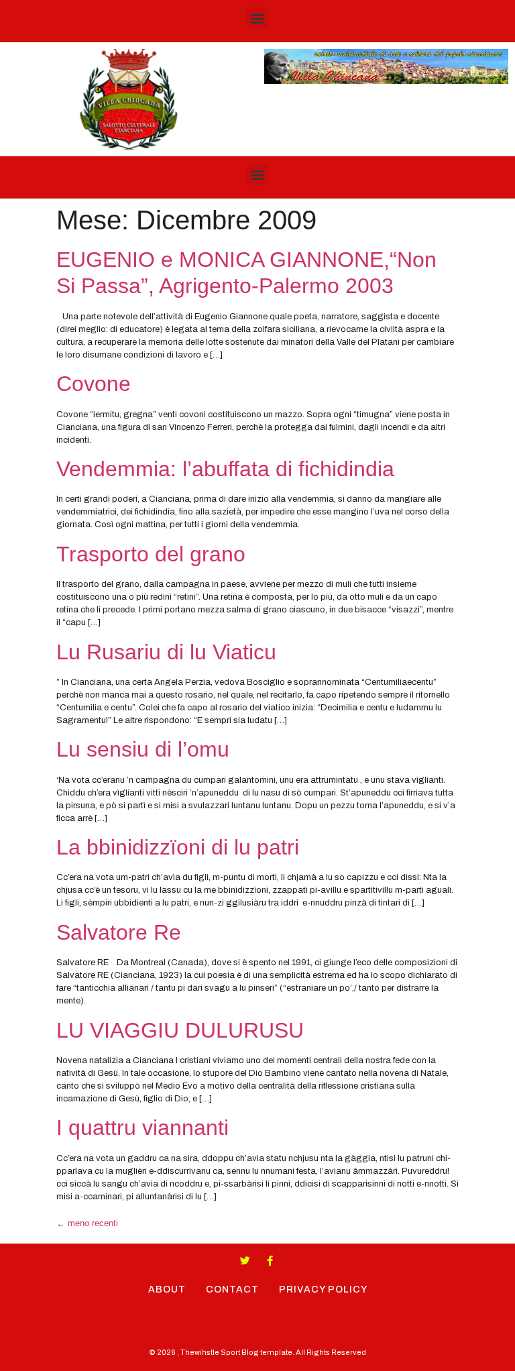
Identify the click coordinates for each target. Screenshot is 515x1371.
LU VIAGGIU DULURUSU (180, 1030)
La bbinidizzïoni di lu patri (177, 847)
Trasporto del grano (150, 554)
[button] (258, 18)
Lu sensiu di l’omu (142, 749)
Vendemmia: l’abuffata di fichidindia (225, 469)
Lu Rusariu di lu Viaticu (166, 652)
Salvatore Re (118, 932)
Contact (232, 1289)
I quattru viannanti (142, 1127)
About (167, 1289)
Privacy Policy (323, 1289)
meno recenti (87, 1223)
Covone (93, 384)
